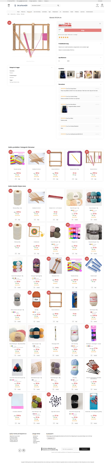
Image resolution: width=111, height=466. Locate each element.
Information (100, 0)
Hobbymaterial (55, 11)
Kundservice (35, 436)
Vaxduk (71, 11)
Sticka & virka (29, 11)
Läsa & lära (82, 11)
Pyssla (18, 11)
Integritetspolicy (36, 441)
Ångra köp (35, 442)
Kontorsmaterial (66, 11)
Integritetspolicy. (76, 452)
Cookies (34, 440)
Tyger (50, 11)
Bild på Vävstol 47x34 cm (30, 61)
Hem (8, 14)
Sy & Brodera (44, 11)
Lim (60, 11)
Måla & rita (23, 11)
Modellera (77, 11)
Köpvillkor (35, 437)
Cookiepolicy (35, 438)
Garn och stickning (37, 11)
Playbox (11, 72)
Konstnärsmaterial (89, 11)
